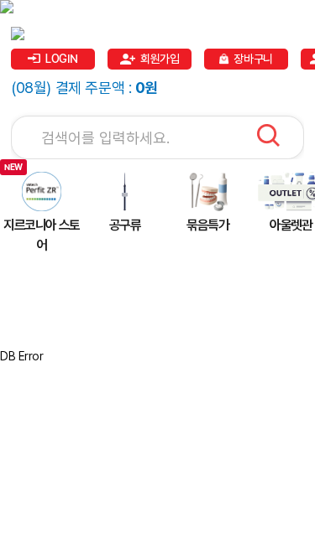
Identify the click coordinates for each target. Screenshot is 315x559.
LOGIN (61, 58)
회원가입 (159, 58)
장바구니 (253, 58)
